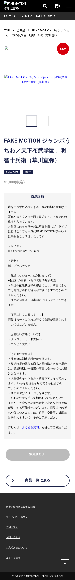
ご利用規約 (12, 527)
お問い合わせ (13, 537)
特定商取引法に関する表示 (20, 506)
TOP (7, 30)
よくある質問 (30, 427)
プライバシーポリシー (18, 517)
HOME (9, 16)
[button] (31, 121)
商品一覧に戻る (37, 480)
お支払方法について (17, 547)
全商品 (21, 30)
